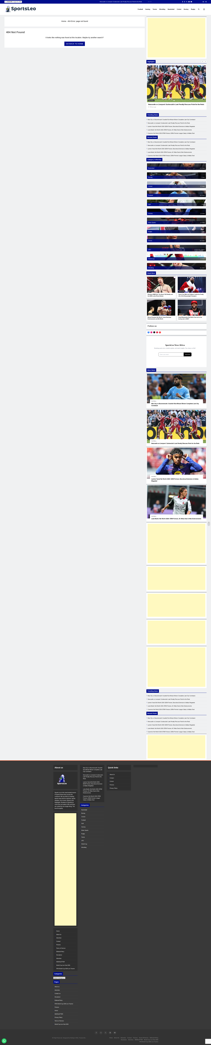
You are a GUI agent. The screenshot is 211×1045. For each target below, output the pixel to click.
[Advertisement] (176, 37)
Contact (58, 941)
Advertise (58, 938)
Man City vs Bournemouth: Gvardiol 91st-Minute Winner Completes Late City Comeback (171, 119)
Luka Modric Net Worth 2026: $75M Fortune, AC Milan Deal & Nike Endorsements (120, 1)
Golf (82, 823)
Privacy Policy (58, 1017)
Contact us (57, 993)
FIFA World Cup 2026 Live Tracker (65, 968)
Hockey (186, 9)
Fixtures (58, 944)
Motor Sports (84, 830)
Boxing (83, 813)
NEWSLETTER (60, 961)
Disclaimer (59, 955)
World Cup (84, 844)
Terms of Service (60, 948)
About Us (58, 934)
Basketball (171, 9)
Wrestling (162, 9)
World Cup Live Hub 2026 (63, 965)
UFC (82, 840)
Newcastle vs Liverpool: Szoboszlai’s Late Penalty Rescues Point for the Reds (176, 104)
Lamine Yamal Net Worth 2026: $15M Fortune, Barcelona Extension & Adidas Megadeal (171, 126)
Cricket (179, 9)
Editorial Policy (60, 951)
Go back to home (74, 44)
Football (140, 9)
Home (63, 21)
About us (57, 986)
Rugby (193, 9)
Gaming (147, 9)
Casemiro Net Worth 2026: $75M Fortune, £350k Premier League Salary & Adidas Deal (171, 133)
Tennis (155, 9)
